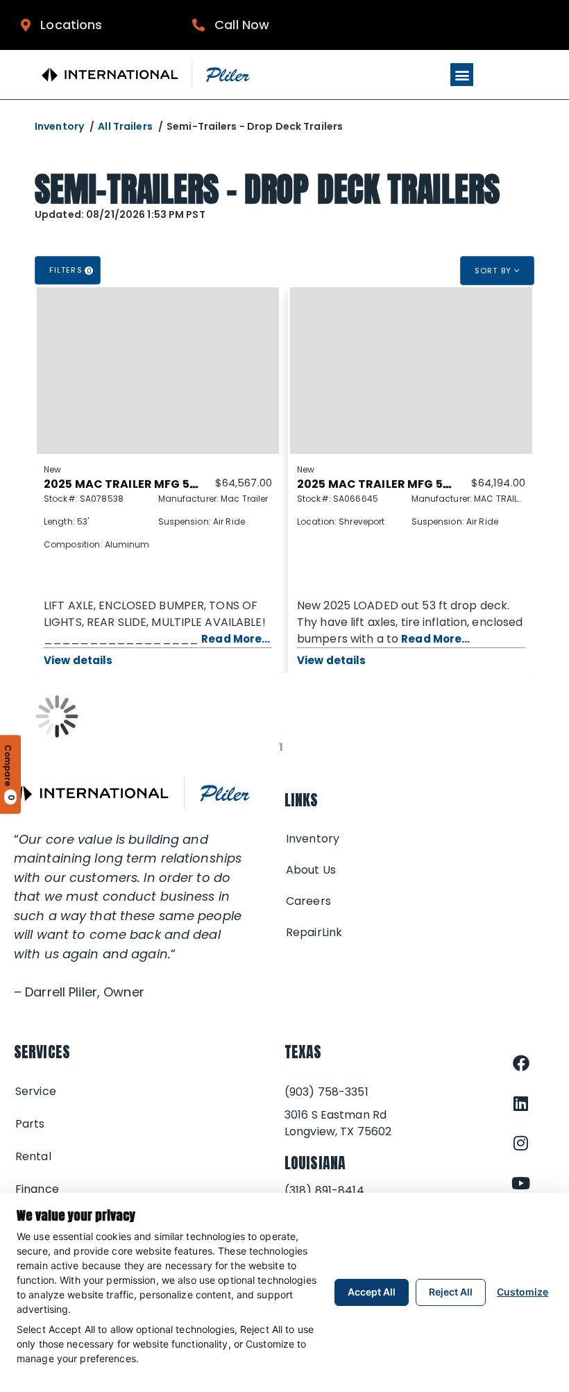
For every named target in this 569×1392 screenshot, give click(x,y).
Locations (66, 24)
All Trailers (125, 126)
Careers (308, 901)
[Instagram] (521, 1143)
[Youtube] (521, 1183)
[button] (462, 74)
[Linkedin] (521, 1103)
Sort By (494, 270)
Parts (30, 1124)
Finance (37, 1189)
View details (78, 660)
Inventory (59, 126)
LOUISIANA (315, 1162)
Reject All (451, 1292)
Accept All (372, 1292)
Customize (522, 1292)
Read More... (235, 638)
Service (35, 1091)
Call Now (237, 24)
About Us (311, 870)
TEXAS (303, 1051)
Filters (70, 270)
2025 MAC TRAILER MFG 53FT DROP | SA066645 (432, 484)
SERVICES (42, 1051)
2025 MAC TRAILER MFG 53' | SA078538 (155, 484)
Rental (33, 1156)
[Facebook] (521, 1063)
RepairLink (314, 932)
